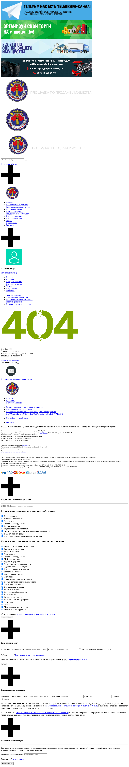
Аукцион (10, 279)
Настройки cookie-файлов (17, 418)
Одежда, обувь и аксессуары (16, 567)
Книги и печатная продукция (16, 599)
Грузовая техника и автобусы (16, 529)
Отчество (116, 696)
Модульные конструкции (15, 610)
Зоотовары (8, 602)
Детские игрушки (11, 589)
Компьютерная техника (14, 549)
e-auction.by (25, 445)
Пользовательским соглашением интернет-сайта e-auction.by (72, 706)
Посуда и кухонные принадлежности (20, 582)
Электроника (9, 554)
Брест (2, 452)
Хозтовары (8, 604)
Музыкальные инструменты (16, 607)
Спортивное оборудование (15, 592)
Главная (9, 202)
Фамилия (56, 696)
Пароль (51, 649)
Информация (11, 223)
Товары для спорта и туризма (16, 569)
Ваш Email (5, 506)
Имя (86, 696)
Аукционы (10, 400)
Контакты (10, 225)
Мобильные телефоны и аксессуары (19, 546)
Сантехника (9, 577)
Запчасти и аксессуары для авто (17, 564)
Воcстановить (7, 764)
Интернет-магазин (14, 216)
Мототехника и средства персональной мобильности (27, 531)
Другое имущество (12, 526)
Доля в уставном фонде (14, 534)
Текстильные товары (13, 597)
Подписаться (7, 617)
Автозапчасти (10, 594)
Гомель (13, 452)
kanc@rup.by (43, 432)
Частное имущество (14, 211)
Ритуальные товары (12, 572)
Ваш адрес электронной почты (14, 696)
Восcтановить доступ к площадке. (30, 655)
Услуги (9, 221)
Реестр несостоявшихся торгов (19, 207)
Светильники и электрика (15, 584)
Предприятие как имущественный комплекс (23, 536)
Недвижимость (10, 516)
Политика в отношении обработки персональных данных (31, 412)
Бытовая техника (11, 552)
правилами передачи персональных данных (36, 614)
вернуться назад (12, 362)
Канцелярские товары (13, 574)
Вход (14, 164)
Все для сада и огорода (14, 587)
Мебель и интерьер (12, 559)
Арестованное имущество (17, 205)
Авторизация (18, 759)
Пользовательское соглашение (19, 409)
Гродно (18, 452)
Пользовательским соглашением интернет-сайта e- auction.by (42, 713)
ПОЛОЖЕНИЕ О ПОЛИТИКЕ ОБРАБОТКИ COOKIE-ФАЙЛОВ (34, 414)
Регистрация (6, 164)
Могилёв (23, 452)
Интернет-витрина (14, 218)
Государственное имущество (18, 214)
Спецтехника (9, 521)
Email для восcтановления (12, 755)
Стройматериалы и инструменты (18, 579)
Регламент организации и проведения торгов (25, 407)
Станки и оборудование (14, 524)
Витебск (7, 452)
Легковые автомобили (13, 519)
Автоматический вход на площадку (97, 649)
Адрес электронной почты (12, 649)
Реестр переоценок (14, 209)
